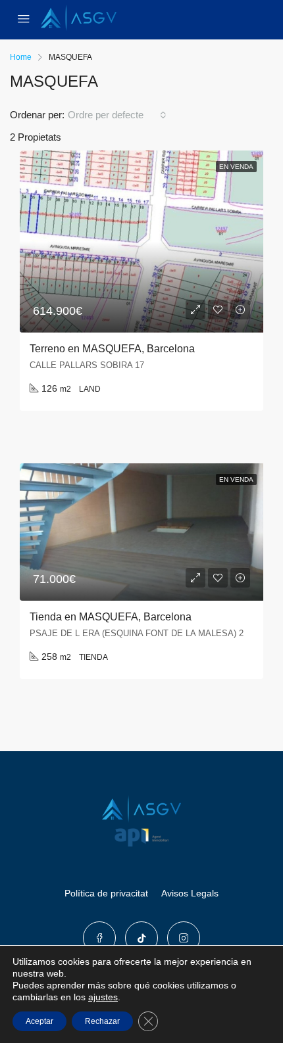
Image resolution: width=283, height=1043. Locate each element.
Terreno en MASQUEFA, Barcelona (112, 348)
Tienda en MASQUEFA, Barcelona (111, 616)
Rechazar (102, 1021)
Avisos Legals (190, 893)
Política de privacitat (106, 893)
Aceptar (39, 1021)
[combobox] (117, 115)
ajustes (103, 997)
